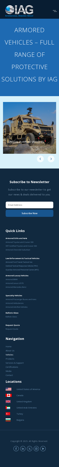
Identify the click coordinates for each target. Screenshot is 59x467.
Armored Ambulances (15, 303)
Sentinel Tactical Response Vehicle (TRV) (22, 266)
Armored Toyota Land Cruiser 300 (19, 242)
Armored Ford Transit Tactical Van (19, 262)
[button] (40, 159)
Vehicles (9, 354)
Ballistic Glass (11, 316)
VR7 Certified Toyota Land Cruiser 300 (21, 246)
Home (9, 346)
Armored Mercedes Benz (16, 287)
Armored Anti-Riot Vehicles (17, 307)
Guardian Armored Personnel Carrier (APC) (22, 270)
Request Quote (12, 329)
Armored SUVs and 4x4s (16, 238)
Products (10, 358)
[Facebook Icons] (16, 448)
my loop (29, 128)
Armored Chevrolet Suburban (18, 250)
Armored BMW (12, 279)
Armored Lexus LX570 (14, 283)
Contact (9, 375)
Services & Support (15, 362)
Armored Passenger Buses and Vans (21, 299)
